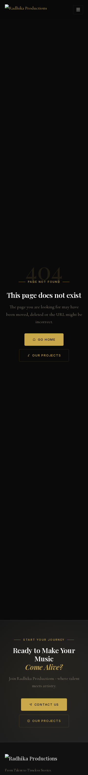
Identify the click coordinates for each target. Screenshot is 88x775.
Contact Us (46, 704)
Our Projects (46, 355)
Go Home (46, 339)
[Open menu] (78, 9)
